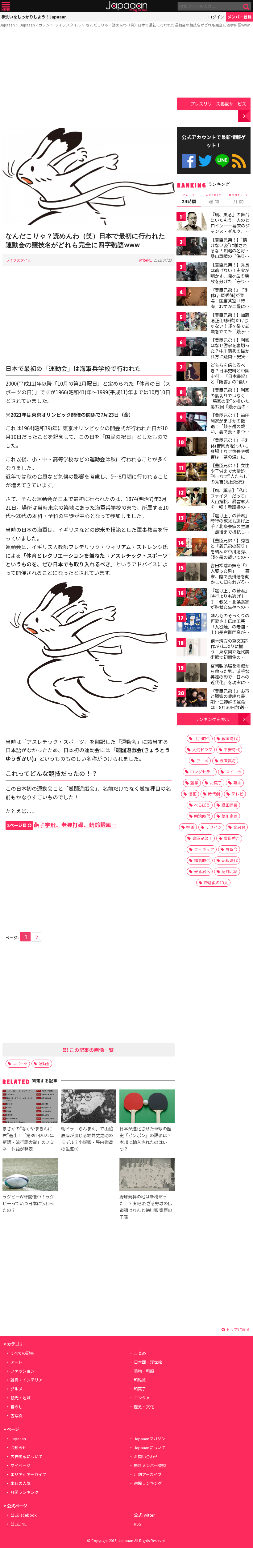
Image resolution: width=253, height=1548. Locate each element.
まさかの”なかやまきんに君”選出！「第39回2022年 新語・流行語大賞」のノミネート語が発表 (28, 1138)
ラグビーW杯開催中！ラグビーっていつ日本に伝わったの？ (28, 1203)
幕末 (237, 783)
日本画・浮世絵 (148, 1362)
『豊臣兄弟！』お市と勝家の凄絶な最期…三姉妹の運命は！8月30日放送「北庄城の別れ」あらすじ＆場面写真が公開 (229, 707)
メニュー (6, 6)
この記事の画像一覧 (91, 1049)
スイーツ (234, 772)
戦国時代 (230, 738)
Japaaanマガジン (35, 24)
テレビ (237, 794)
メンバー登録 (239, 17)
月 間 (238, 198)
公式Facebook (189, 161)
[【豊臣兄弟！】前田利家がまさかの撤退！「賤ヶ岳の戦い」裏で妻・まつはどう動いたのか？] (191, 422)
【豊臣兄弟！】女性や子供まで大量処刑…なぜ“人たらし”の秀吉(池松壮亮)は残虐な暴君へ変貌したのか (230, 479)
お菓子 (216, 783)
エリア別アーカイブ (28, 1474)
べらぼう (202, 805)
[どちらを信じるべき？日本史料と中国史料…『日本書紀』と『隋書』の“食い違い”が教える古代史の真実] (191, 372)
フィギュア (204, 849)
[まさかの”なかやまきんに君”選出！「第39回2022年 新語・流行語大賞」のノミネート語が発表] (29, 1107)
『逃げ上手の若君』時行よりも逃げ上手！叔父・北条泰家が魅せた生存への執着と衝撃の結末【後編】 (229, 604)
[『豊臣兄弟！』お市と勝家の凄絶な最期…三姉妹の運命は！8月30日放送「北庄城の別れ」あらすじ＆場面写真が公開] (191, 698)
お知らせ (18, 1447)
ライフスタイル (68, 24)
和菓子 (140, 1389)
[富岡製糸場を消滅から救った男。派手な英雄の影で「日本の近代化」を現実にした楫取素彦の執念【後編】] (191, 673)
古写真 (16, 1415)
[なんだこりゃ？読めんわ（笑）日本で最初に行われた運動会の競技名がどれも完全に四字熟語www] (88, 177)
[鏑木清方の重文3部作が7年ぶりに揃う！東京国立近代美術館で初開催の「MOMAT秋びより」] (191, 648)
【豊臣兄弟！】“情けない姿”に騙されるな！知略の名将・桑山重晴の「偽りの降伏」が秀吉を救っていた (229, 253)
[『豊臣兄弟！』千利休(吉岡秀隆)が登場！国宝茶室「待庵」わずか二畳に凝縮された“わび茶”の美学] (191, 297)
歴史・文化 (144, 1407)
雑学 (194, 783)
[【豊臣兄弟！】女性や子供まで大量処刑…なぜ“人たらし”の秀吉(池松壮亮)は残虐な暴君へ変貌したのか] (191, 473)
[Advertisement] (88, 79)
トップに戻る (237, 1329)
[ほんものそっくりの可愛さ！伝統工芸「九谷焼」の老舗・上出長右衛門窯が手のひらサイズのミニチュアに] (191, 623)
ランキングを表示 (212, 719)
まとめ (140, 1353)
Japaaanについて (149, 1447)
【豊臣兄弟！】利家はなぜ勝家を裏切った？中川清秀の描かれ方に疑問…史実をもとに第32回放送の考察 (230, 354)
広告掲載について (26, 1456)
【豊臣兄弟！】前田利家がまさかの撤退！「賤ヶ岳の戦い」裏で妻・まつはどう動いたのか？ (229, 426)
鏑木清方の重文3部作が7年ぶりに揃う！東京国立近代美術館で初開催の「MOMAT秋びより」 (231, 651)
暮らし (16, 1407)
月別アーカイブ (148, 1474)
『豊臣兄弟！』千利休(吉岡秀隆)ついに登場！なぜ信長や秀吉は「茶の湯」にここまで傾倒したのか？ (229, 454)
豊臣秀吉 (232, 838)
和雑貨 (140, 1380)
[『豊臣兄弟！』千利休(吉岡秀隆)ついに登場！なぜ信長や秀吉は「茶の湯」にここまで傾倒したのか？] (191, 447)
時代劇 (214, 794)
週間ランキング (148, 1483)
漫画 (193, 794)
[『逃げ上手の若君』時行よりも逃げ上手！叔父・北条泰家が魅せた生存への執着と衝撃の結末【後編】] (191, 598)
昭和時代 (230, 860)
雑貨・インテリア (26, 1380)
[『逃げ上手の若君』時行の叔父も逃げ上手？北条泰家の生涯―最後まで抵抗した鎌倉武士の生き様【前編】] (191, 523)
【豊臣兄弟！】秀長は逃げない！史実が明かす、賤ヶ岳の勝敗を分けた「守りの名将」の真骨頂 (229, 275)
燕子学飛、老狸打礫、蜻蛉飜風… (62, 824)
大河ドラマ (202, 749)
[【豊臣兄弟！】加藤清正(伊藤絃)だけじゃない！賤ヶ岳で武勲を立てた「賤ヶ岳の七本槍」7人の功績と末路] (191, 322)
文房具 (239, 827)
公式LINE (222, 161)
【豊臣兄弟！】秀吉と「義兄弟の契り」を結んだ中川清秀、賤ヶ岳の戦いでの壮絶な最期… (229, 551)
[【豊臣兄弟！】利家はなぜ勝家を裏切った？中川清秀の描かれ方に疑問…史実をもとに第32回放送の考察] (191, 347)
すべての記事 (22, 1353)
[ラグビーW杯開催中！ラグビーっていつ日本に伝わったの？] (29, 1175)
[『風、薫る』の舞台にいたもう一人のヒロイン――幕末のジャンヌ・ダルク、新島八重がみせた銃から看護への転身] (191, 222)
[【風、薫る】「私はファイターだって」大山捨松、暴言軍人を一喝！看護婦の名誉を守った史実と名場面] (191, 497)
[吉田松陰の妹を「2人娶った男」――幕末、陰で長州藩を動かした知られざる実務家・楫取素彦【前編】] (191, 573)
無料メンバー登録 (150, 1465)
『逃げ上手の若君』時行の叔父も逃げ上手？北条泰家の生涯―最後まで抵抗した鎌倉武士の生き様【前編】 (229, 529)
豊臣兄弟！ (202, 838)
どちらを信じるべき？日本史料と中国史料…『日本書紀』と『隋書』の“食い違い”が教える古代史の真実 (230, 378)
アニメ (202, 761)
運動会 (44, 1063)
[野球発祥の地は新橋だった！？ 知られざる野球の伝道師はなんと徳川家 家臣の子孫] (146, 1175)
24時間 (189, 198)
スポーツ (20, 1063)
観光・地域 (20, 1398)
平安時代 (232, 749)
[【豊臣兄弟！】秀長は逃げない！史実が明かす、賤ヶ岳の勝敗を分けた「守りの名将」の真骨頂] (191, 272)
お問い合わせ (146, 1456)
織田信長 (230, 805)
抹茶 (190, 827)
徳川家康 (230, 816)
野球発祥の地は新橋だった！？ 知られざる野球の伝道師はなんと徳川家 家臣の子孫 (145, 1206)
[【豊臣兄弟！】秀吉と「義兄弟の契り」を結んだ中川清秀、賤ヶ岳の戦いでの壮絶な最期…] (191, 548)
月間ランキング (24, 1492)
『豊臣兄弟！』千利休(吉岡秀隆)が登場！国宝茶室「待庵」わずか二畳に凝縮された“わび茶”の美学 (229, 303)
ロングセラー (202, 772)
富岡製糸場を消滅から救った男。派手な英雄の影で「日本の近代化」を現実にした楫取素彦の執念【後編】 (229, 679)
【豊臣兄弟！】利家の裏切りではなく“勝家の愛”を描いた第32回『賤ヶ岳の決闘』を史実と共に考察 (230, 403)
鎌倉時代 (202, 860)
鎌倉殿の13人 (216, 882)
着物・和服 (144, 1371)
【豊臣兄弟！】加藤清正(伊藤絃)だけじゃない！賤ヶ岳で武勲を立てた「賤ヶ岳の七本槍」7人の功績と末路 (229, 328)
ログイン (216, 17)
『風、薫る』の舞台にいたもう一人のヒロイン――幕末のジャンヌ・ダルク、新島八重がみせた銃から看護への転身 (230, 228)
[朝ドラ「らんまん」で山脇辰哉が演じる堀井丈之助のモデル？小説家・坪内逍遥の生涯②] (88, 1107)
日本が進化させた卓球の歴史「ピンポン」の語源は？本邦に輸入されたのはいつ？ (145, 1138)
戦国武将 (228, 761)
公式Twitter (205, 161)
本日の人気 (20, 1483)
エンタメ (142, 1398)
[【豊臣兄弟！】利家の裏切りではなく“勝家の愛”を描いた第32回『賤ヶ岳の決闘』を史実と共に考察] (191, 397)
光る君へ (202, 871)
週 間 (214, 198)
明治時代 (202, 816)
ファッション (22, 1371)
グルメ (16, 1389)
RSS (239, 161)
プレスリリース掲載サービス (218, 103)
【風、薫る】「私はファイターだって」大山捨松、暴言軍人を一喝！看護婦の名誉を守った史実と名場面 (229, 504)
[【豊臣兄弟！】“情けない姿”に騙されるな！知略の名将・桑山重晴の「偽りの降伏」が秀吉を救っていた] (191, 247)
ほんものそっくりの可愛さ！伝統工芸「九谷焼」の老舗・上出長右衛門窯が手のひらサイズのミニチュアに (229, 629)
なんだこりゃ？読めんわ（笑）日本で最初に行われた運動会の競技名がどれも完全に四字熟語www (168, 24)
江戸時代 (202, 738)
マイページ (20, 1465)
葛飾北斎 (230, 871)
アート (16, 1362)
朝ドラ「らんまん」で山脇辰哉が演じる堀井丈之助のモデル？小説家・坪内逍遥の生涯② (87, 1138)
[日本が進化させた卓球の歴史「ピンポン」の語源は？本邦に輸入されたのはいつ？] (146, 1107)
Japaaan (126, 6)
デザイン (214, 827)
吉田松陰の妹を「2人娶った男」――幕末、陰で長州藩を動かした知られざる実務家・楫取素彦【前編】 (230, 579)
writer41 (145, 260)
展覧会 (232, 849)
